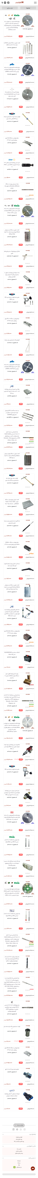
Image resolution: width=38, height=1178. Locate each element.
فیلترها (28, 8)
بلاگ (19, 1165)
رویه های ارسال (19, 1139)
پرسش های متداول (19, 1153)
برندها (19, 1163)
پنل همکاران (19, 1167)
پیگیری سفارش (19, 1151)
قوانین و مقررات (19, 1137)
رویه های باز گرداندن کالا (19, 1141)
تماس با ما (19, 1149)
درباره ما (19, 1161)
